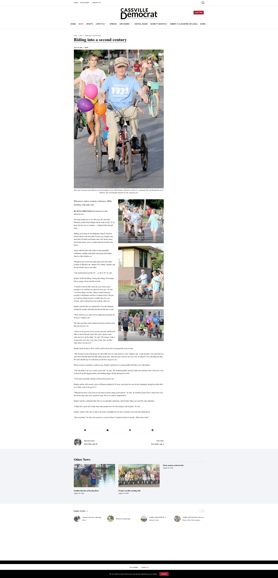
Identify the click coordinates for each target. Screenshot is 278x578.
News (80, 24)
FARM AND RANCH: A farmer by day (157, 518)
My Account (84, 2)
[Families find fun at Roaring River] (94, 475)
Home (73, 24)
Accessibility (133, 567)
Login (76, 2)
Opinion (113, 24)
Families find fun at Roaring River (86, 490)
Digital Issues (141, 24)
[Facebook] (85, 430)
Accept (164, 574)
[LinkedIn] (152, 430)
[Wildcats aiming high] (110, 518)
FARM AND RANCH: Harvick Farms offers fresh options (193, 518)
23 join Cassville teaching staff (129, 490)
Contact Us (96, 2)
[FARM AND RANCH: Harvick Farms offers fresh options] (177, 518)
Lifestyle (100, 24)
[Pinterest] (130, 430)
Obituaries (124, 24)
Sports (89, 24)
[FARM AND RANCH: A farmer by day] (144, 518)
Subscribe (199, 12)
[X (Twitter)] (107, 430)
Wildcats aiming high (123, 519)
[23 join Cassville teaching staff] (139, 475)
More (202, 24)
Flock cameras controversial (173, 465)
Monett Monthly (159, 24)
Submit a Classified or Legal (184, 24)
